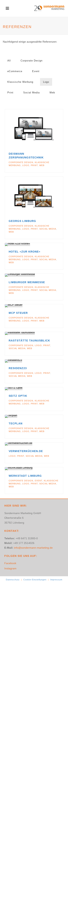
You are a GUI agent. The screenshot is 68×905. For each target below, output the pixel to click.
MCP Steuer (18, 312)
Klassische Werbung (20, 82)
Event (35, 71)
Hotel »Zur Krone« (24, 251)
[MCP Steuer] (41, 306)
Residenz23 (18, 368)
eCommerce (14, 71)
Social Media (31, 92)
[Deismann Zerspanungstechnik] (41, 129)
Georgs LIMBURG (22, 220)
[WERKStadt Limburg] (41, 469)
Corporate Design (31, 60)
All (9, 60)
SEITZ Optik (18, 395)
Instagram (10, 568)
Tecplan (15, 423)
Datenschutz (13, 579)
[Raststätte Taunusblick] (41, 333)
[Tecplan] (41, 416)
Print (10, 92)
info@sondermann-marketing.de (33, 547)
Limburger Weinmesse (27, 282)
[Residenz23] (41, 361)
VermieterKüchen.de (26, 451)
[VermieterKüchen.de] (41, 444)
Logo (46, 82)
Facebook (10, 563)
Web (52, 92)
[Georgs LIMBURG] (41, 196)
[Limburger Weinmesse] (41, 275)
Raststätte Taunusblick (29, 340)
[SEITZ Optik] (41, 389)
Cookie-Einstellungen (34, 579)
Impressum (56, 579)
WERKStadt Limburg (25, 475)
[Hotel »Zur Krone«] (41, 244)
